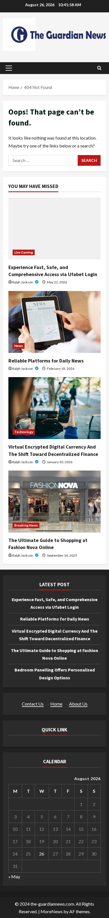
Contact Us (33, 703)
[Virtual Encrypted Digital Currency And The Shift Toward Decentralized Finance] (54, 408)
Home (56, 703)
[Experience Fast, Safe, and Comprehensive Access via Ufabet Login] (54, 228)
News (18, 346)
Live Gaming (23, 252)
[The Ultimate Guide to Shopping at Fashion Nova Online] (54, 501)
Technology (23, 432)
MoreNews (52, 911)
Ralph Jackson (23, 282)
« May (14, 876)
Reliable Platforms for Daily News (46, 360)
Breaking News (26, 525)
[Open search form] (99, 67)
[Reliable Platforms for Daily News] (54, 322)
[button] (9, 68)
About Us (78, 703)
